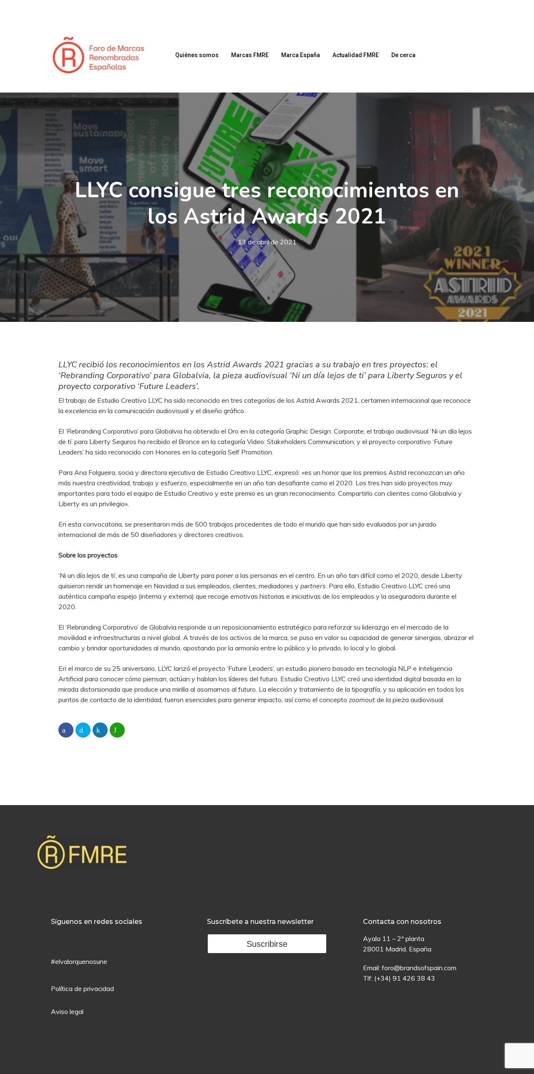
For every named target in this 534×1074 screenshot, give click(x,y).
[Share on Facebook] (65, 730)
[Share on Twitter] (83, 730)
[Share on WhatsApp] (117, 730)
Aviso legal (67, 1011)
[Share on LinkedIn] (100, 730)
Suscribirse (267, 944)
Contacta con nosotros (402, 922)
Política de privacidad (82, 988)
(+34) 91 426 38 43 (404, 978)
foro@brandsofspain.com (419, 968)
